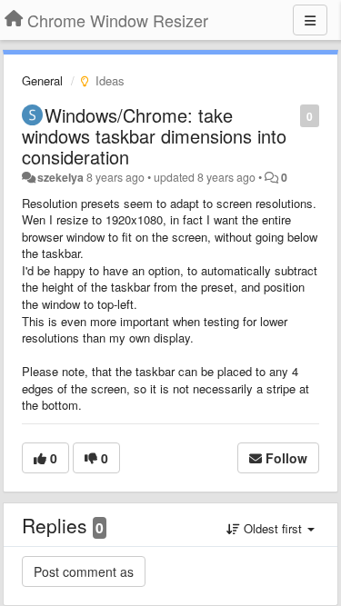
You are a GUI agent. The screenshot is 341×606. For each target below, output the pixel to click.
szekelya (60, 177)
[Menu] (310, 20)
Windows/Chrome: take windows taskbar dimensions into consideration (154, 136)
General (42, 80)
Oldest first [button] (273, 528)
